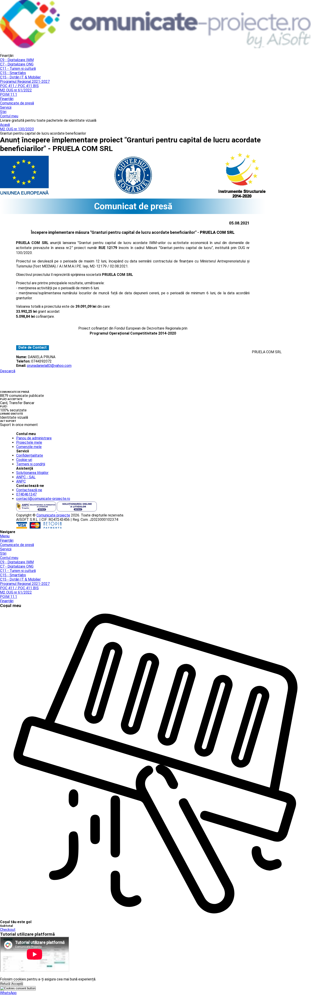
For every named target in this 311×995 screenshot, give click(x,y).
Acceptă (17, 983)
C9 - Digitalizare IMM (17, 60)
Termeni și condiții (30, 464)
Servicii (5, 107)
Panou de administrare (34, 438)
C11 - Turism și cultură (18, 68)
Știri (3, 112)
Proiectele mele (29, 442)
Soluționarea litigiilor (32, 473)
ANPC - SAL (26, 477)
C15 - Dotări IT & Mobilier (20, 77)
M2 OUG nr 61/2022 (16, 90)
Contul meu (9, 116)
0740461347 (26, 494)
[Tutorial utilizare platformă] (0, 52)
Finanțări (6, 99)
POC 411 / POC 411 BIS (19, 86)
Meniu (5, 536)
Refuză (5, 983)
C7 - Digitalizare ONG (16, 64)
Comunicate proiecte (53, 515)
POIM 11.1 (8, 94)
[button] (8, 993)
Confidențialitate (29, 455)
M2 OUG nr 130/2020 (17, 129)
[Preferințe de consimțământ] (18, 988)
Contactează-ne (29, 490)
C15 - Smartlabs (13, 73)
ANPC (21, 481)
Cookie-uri (24, 460)
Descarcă (7, 371)
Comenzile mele (29, 447)
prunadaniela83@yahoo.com (49, 365)
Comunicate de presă (17, 103)
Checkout (7, 929)
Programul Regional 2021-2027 (25, 81)
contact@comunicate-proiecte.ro (43, 498)
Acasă (5, 125)
